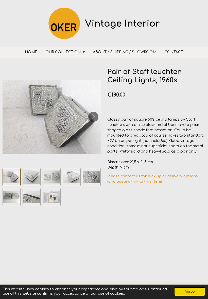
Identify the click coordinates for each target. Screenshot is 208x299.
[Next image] (93, 117)
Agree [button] (190, 291)
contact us (130, 176)
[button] (12, 177)
